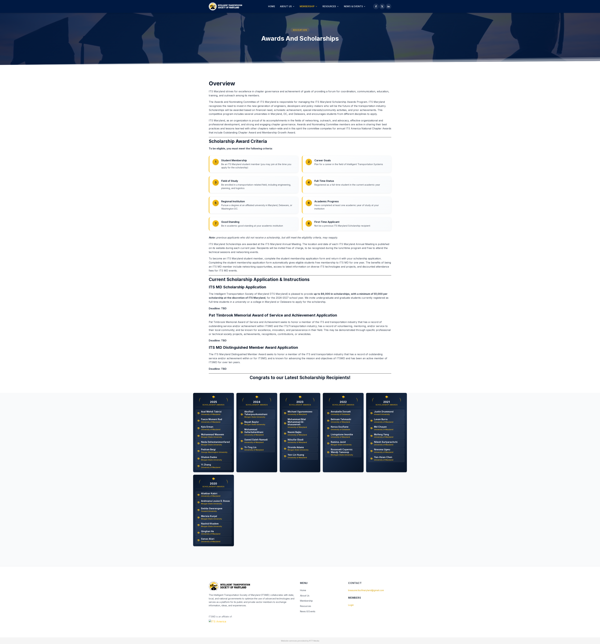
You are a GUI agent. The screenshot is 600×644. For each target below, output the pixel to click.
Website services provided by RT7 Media (300, 641)
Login (351, 605)
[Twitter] (382, 6)
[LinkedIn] (388, 6)
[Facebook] (376, 6)
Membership (307, 6)
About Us (286, 6)
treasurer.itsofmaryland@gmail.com (366, 590)
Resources (329, 6)
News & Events (353, 6)
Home (271, 6)
